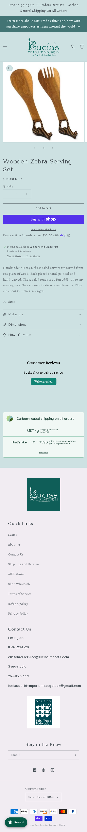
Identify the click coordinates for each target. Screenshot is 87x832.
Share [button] (11, 302)
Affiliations (16, 574)
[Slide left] (34, 148)
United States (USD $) (41, 797)
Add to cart (43, 208)
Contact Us (16, 554)
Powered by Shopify (57, 825)
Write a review (43, 381)
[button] (5, 46)
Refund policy (18, 604)
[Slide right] (52, 148)
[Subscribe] (74, 754)
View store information (23, 256)
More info (43, 453)
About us (14, 544)
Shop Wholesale (19, 584)
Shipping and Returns (23, 564)
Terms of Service (20, 594)
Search (13, 534)
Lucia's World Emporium (38, 825)
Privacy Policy (18, 613)
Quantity (8, 186)
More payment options (43, 229)
